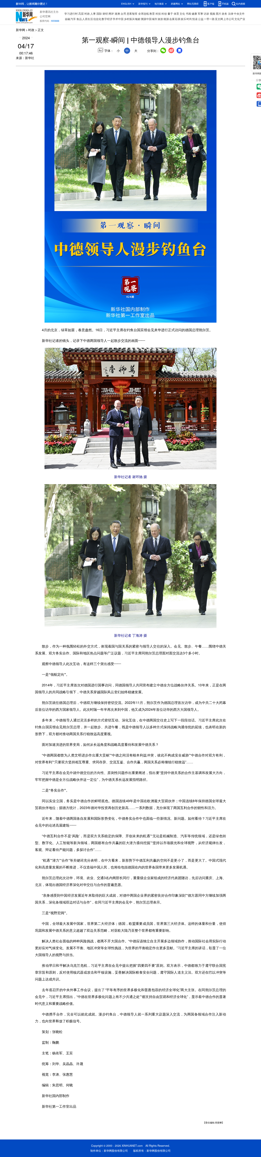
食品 (79, 19)
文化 (182, 13)
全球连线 (143, 13)
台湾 (123, 13)
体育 (176, 13)
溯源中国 (146, 19)
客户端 (210, 3)
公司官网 (45, 16)
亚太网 (219, 19)
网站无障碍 (193, 3)
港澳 (117, 13)
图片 (218, 13)
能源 (166, 19)
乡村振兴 (129, 19)
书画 (188, 13)
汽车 (73, 19)
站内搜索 (240, 3)
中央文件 (239, 13)
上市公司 (228, 19)
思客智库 (132, 13)
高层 (81, 13)
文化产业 (239, 19)
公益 (200, 19)
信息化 (97, 19)
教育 (152, 13)
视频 (212, 13)
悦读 (195, 19)
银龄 (137, 19)
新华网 (20, 29)
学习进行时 (71, 13)
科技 (158, 13)
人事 (93, 13)
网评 (111, 13)
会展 (172, 19)
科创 (164, 13)
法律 (230, 13)
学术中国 (118, 19)
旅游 (160, 19)
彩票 (177, 19)
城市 (154, 19)
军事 (200, 13)
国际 (99, 13)
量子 (170, 13)
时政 (87, 13)
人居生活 (87, 19)
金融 (67, 19)
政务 (224, 13)
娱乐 (183, 19)
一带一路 (209, 19)
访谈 (206, 13)
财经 (105, 13)
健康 (194, 13)
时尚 (189, 19)
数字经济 (107, 19)
